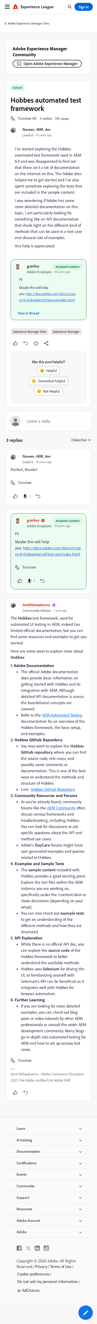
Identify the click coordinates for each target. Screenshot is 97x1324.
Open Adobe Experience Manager (51, 63)
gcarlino (33, 266)
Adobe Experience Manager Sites (28, 23)
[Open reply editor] (48, 421)
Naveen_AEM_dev (37, 129)
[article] (48, 477)
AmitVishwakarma (36, 605)
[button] (27, 118)
